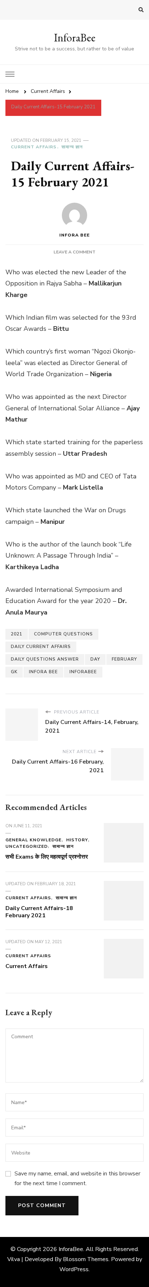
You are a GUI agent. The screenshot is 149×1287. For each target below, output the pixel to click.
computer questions (63, 634)
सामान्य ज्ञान (72, 147)
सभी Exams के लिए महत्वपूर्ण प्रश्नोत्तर (46, 857)
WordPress (74, 1269)
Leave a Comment (74, 252)
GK (14, 672)
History (77, 840)
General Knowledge (33, 840)
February (124, 659)
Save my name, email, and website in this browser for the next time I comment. (77, 1178)
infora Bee (43, 672)
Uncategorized (26, 846)
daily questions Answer (45, 659)
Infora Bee (74, 235)
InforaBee (74, 38)
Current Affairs (33, 147)
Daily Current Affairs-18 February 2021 (39, 911)
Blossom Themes (85, 1259)
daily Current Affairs (41, 646)
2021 (16, 634)
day (95, 659)
